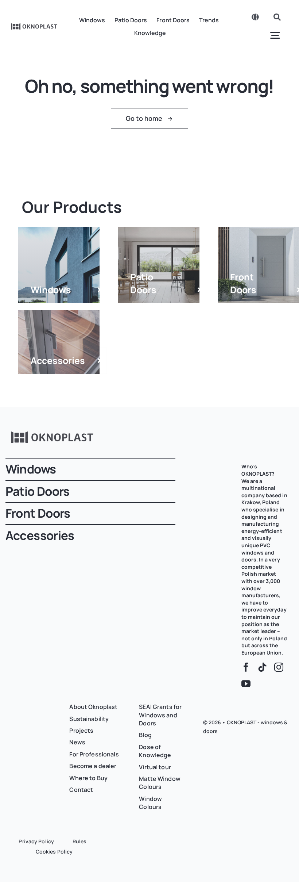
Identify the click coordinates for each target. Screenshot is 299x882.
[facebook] (246, 667)
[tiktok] (262, 667)
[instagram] (278, 667)
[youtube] (246, 683)
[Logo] (34, 26)
